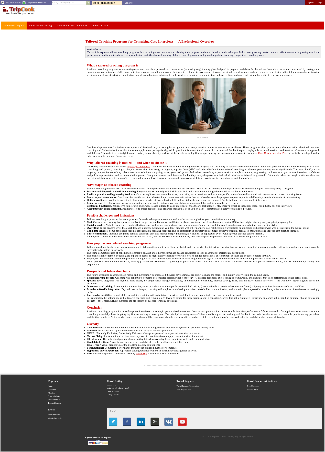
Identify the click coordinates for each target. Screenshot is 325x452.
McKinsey (141, 353)
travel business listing (40, 25)
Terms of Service (54, 403)
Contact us (52, 389)
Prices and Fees (54, 415)
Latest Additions (113, 391)
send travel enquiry (14, 25)
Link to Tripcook (54, 418)
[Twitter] (113, 427)
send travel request (13, 3)
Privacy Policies (54, 396)
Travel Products (253, 386)
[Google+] (155, 427)
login (320, 3)
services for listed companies (72, 25)
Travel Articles (252, 389)
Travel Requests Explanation (188, 386)
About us (51, 393)
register (310, 3)
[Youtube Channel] (182, 427)
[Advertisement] (26, 83)
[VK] (169, 427)
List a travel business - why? (118, 388)
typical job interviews (138, 166)
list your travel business (36, 3)
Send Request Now (184, 389)
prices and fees (100, 25)
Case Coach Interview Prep (272, 153)
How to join (111, 386)
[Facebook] (127, 427)
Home (50, 386)
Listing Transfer (113, 395)
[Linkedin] (141, 427)
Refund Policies (54, 400)
